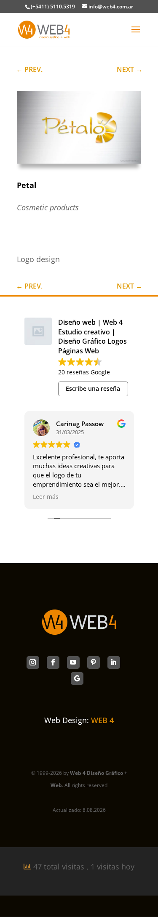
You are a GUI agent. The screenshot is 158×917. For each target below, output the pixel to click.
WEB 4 (102, 720)
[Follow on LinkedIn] (113, 662)
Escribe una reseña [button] (93, 388)
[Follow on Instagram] (33, 662)
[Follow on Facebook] (53, 662)
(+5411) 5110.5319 (53, 6)
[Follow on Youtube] (73, 662)
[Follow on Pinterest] (93, 662)
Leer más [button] (46, 497)
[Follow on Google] (77, 678)
